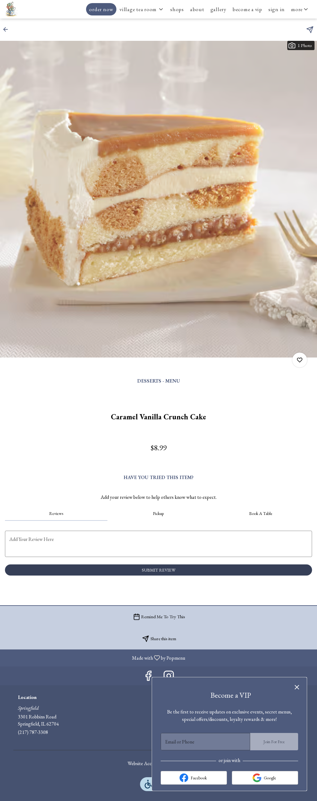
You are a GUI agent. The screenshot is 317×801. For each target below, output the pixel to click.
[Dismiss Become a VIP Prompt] (296, 687)
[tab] (56, 513)
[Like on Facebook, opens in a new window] (148, 677)
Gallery (218, 9)
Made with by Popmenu (95, 657)
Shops (177, 9)
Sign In (276, 9)
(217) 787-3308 (33, 732)
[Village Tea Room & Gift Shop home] (33, 9)
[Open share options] (310, 30)
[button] (141, 9)
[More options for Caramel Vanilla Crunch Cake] (299, 360)
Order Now (101, 9)
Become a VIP (247, 9)
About (197, 9)
